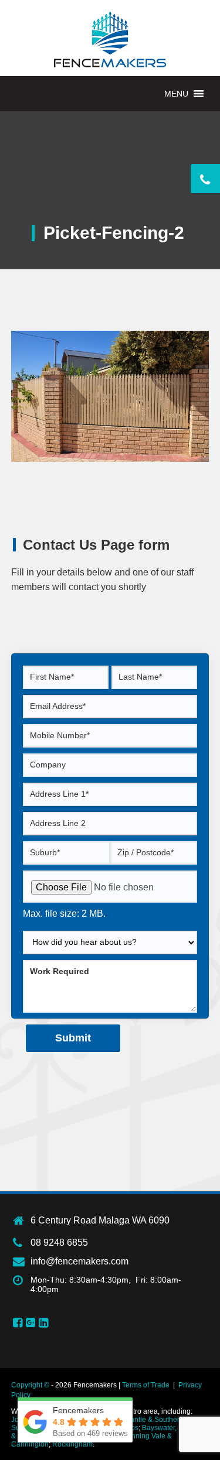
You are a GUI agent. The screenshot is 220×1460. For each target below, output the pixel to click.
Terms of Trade (146, 1385)
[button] (176, 93)
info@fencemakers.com (79, 1261)
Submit (73, 1038)
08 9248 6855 (59, 1242)
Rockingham (72, 1444)
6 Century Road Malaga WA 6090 (100, 1220)
